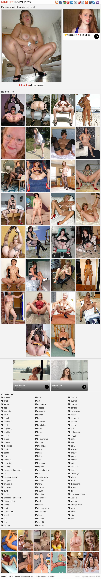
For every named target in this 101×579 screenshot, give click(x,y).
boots (6, 453)
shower (73, 453)
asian (6, 404)
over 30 (40, 522)
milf (38, 474)
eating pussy (9, 501)
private (73, 422)
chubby (6, 467)
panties (73, 408)
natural (40, 491)
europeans (8, 512)
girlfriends (41, 404)
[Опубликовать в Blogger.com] (56, 2)
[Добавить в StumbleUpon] (86, 2)
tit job (73, 487)
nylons (40, 505)
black (6, 439)
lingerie (40, 467)
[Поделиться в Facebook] (60, 2)
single (73, 456)
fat (4, 518)
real (72, 429)
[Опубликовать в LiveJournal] (75, 2)
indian (40, 442)
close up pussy (10, 477)
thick (72, 480)
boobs (6, 449)
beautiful (7, 422)
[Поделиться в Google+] (68, 2)
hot (38, 435)
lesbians (41, 463)
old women (42, 512)
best (5, 425)
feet (5, 522)
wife (72, 515)
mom (39, 484)
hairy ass (41, 422)
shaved (73, 449)
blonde (6, 442)
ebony (6, 505)
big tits (6, 432)
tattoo (73, 477)
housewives (42, 439)
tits (71, 491)
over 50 (73, 397)
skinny (73, 460)
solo (72, 470)
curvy (6, 494)
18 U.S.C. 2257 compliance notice (41, 577)
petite (73, 415)
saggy (73, 435)
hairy (39, 418)
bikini (6, 435)
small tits (74, 467)
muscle (40, 487)
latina (39, 456)
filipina (6, 525)
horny (39, 432)
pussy (73, 425)
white (73, 512)
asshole (7, 411)
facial (6, 515)
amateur (7, 397)
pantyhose (75, 411)
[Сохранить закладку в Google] (64, 2)
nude (39, 501)
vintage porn (76, 505)
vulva (73, 508)
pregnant (74, 418)
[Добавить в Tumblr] (90, 2)
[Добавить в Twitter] (93, 2)
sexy (72, 446)
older (39, 515)
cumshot (7, 487)
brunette (7, 460)
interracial (41, 446)
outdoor (40, 518)
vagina (73, 501)
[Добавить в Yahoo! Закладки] (97, 2)
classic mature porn (12, 470)
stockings (74, 474)
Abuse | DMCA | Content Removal (14, 577)
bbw (5, 415)
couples (7, 480)
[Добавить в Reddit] (82, 2)
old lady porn (43, 508)
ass (5, 408)
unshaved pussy (77, 494)
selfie (73, 439)
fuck (39, 397)
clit (4, 474)
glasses (40, 408)
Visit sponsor (39, 85)
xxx (72, 518)
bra (5, 456)
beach (6, 418)
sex (72, 442)
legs (39, 460)
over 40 (40, 525)
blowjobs (7, 446)
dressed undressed (12, 498)
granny (40, 415)
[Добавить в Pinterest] (79, 2)
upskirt (73, 498)
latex (39, 453)
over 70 (73, 404)
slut (72, 463)
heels (39, 429)
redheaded (75, 432)
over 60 (73, 401)
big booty (7, 429)
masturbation (43, 470)
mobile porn (42, 477)
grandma (41, 411)
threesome (75, 484)
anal (5, 401)
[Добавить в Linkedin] (71, 2)
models (40, 480)
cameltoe (7, 463)
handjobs (41, 425)
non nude (41, 498)
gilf (38, 401)
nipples (40, 494)
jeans (39, 449)
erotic (6, 508)
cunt (5, 491)
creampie (7, 484)
